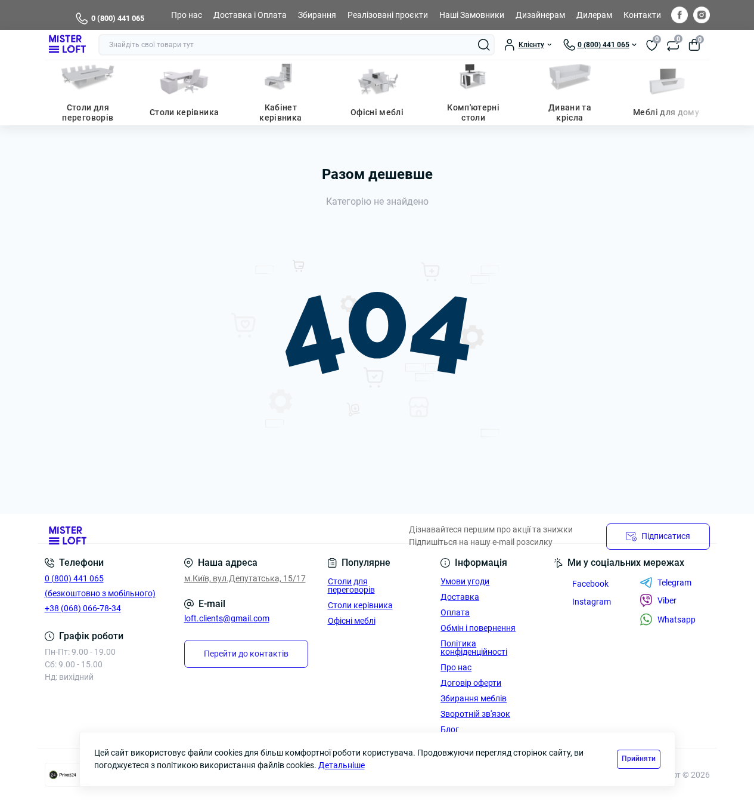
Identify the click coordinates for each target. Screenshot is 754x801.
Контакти (642, 15)
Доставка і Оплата (250, 15)
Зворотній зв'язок (475, 714)
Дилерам (594, 15)
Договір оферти (470, 683)
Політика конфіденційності (473, 648)
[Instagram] (701, 15)
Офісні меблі (377, 112)
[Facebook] (679, 15)
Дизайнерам (540, 15)
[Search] (484, 45)
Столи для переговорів (87, 112)
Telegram (674, 582)
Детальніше (341, 765)
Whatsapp (676, 619)
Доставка (459, 597)
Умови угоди (464, 581)
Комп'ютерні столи (473, 112)
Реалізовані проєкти (387, 15)
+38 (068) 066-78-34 (83, 608)
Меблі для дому (666, 112)
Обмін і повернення (478, 628)
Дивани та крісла (569, 112)
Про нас (186, 15)
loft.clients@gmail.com (226, 618)
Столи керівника (184, 112)
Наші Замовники (471, 15)
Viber (667, 600)
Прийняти (639, 758)
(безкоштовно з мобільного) (100, 593)
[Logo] (67, 45)
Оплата (455, 612)
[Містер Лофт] (207, 536)
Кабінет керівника (280, 112)
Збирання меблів (473, 698)
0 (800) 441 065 (117, 18)
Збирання (317, 15)
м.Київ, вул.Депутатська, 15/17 (245, 578)
